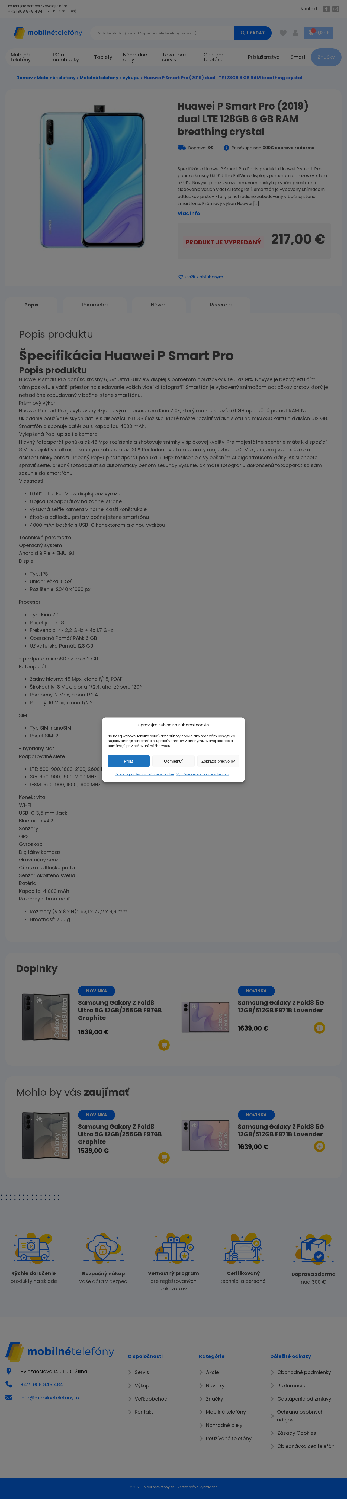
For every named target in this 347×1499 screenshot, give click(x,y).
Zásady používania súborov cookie (144, 774)
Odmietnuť (173, 761)
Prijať (128, 761)
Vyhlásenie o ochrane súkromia (202, 774)
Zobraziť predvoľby (218, 761)
